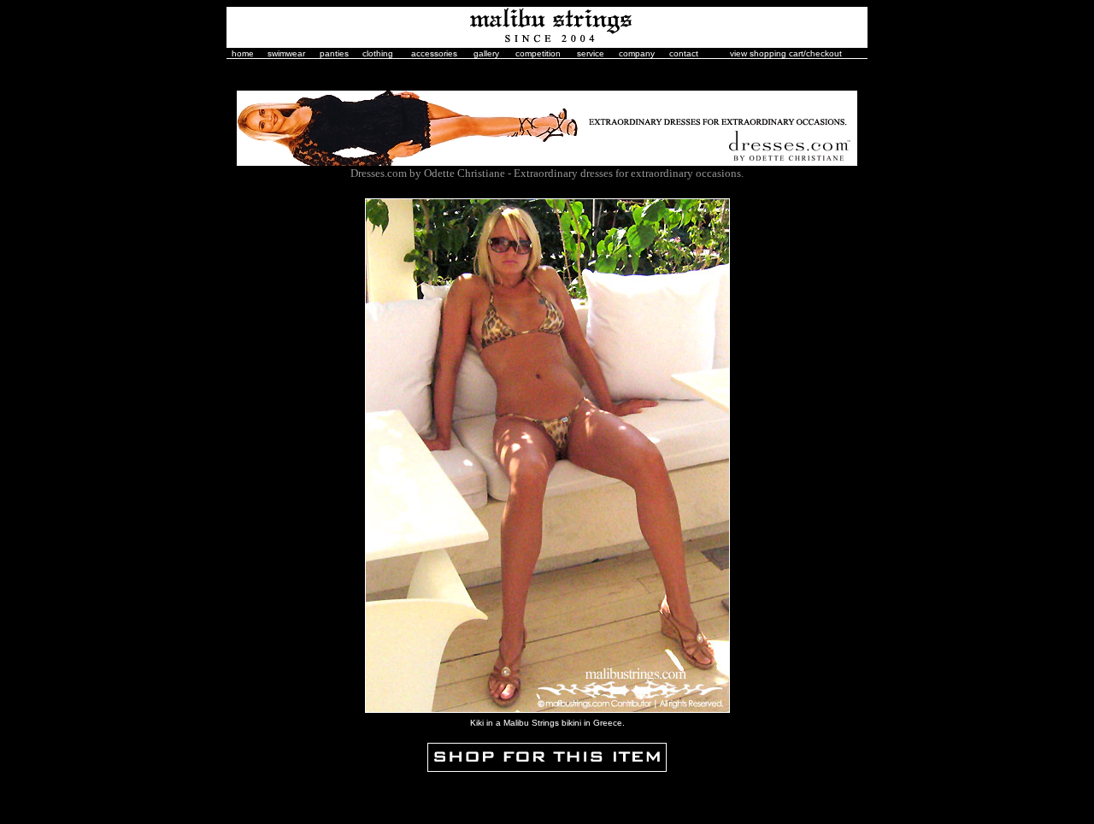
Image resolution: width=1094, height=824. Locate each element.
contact (683, 53)
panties (334, 53)
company (637, 53)
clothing (377, 53)
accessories (434, 53)
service (590, 53)
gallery (486, 53)
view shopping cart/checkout (786, 53)
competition (538, 53)
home (243, 53)
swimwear (286, 53)
